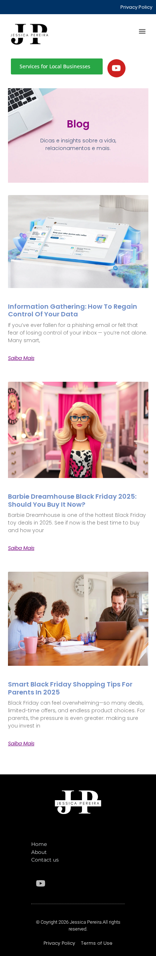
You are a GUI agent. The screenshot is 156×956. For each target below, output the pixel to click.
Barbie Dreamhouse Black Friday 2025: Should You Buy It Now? (72, 500)
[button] (142, 31)
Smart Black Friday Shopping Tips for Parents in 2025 (70, 688)
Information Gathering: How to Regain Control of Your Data (72, 310)
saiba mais (21, 358)
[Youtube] (116, 68)
